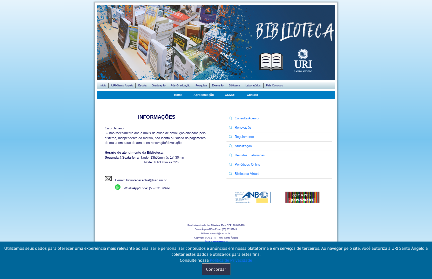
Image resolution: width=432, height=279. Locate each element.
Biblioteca (234, 85)
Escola (142, 85)
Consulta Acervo (246, 118)
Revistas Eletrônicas (250, 155)
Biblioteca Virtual (247, 174)
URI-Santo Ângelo (122, 85)
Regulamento (244, 137)
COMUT (230, 95)
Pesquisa (201, 85)
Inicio (103, 85)
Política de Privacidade (231, 260)
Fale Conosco (274, 85)
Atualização (243, 146)
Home (178, 95)
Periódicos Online (247, 164)
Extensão (218, 85)
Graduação (159, 85)
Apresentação (204, 95)
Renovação (243, 127)
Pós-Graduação (180, 85)
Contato (252, 95)
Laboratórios (253, 85)
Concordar (216, 269)
